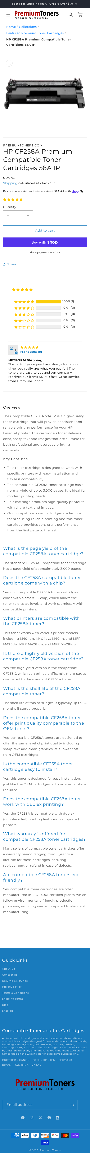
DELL (36, 1060)
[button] (8, 14)
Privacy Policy (12, 986)
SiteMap (7, 1010)
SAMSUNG (22, 1065)
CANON (24, 1060)
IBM (53, 1060)
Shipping (10, 183)
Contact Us (10, 974)
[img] (29, 347)
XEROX (36, 1065)
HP (45, 1060)
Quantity (9, 207)
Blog (5, 1004)
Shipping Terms (12, 998)
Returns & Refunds (15, 980)
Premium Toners (50, 1150)
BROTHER (9, 1060)
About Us (8, 968)
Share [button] (11, 264)
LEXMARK (65, 1060)
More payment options (45, 252)
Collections (28, 27)
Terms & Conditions (15, 992)
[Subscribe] (72, 1105)
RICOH (7, 1065)
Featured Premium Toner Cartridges (35, 33)
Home (11, 27)
